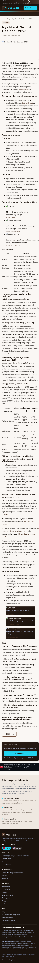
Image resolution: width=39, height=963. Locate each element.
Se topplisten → (30, 8)
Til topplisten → (20, 753)
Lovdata (5, 514)
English (18, 848)
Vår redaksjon (6, 865)
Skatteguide (6, 898)
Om (3, 960)
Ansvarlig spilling (7, 917)
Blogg (8, 19)
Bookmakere (6, 886)
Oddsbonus (6, 889)
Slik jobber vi (6, 912)
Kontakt (4, 875)
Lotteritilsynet (27, 103)
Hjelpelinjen (8, 767)
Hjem (3, 19)
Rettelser (5, 878)
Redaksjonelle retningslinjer (11, 915)
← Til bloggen (9, 734)
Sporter (4, 892)
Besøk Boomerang (13, 245)
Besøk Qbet (10, 218)
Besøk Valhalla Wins (13, 231)
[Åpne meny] (4, 14)
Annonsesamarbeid (8, 920)
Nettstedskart (6, 904)
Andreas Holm (6, 858)
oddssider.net (24, 89)
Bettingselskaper (7, 895)
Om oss (4, 862)
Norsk (8, 848)
